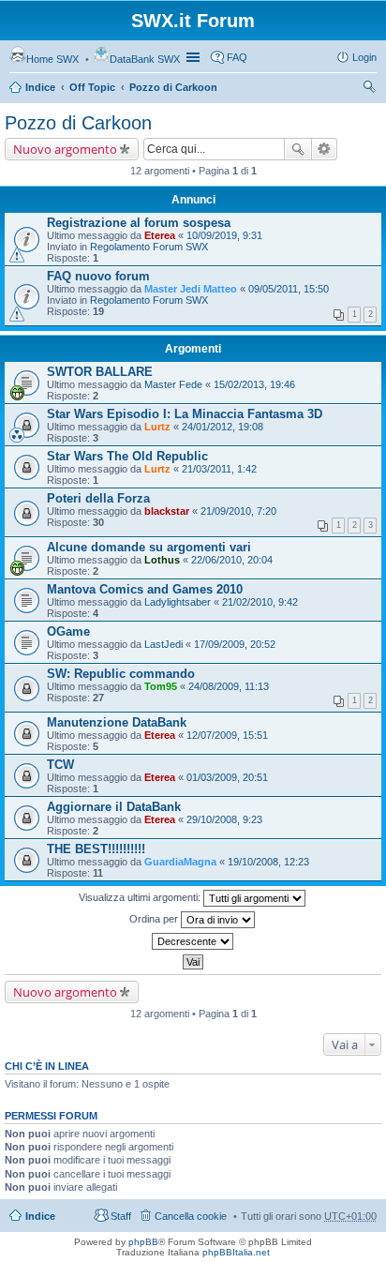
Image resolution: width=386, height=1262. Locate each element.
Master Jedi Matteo (190, 288)
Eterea (159, 235)
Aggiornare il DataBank (114, 807)
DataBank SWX (145, 59)
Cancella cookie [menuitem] (191, 1216)
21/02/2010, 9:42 (260, 602)
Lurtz (157, 426)
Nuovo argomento (65, 149)
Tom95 (160, 686)
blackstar (166, 511)
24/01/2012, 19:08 (222, 426)
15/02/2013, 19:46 (254, 384)
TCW (60, 765)
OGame (68, 631)
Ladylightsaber (177, 602)
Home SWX (52, 59)
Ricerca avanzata (324, 149)
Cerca (298, 149)
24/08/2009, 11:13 (228, 686)
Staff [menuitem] (121, 1216)
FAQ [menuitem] (237, 57)
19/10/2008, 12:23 (268, 861)
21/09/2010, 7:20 (238, 511)
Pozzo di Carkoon (173, 87)
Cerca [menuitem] (369, 89)
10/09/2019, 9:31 (224, 235)
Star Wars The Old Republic (127, 456)
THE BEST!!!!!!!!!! (96, 849)
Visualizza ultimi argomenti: (141, 897)
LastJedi (163, 644)
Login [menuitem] (364, 57)
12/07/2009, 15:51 (227, 735)
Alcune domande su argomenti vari (149, 547)
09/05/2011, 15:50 (288, 288)
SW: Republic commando (121, 674)
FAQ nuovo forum (98, 276)
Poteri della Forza (98, 498)
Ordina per (155, 918)
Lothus (162, 559)
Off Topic (92, 87)
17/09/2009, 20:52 (234, 644)
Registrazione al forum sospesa (138, 223)
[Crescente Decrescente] (193, 941)
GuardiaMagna (180, 861)
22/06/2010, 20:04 (232, 559)
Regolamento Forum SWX (149, 246)
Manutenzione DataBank (116, 722)
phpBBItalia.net (236, 1252)
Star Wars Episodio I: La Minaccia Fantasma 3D (184, 414)
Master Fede (173, 384)
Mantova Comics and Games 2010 (145, 589)
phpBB (143, 1242)
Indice (40, 87)
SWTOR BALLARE (100, 372)
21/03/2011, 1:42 (219, 468)
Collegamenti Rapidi (194, 57)
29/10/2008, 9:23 (224, 819)
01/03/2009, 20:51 (227, 777)
